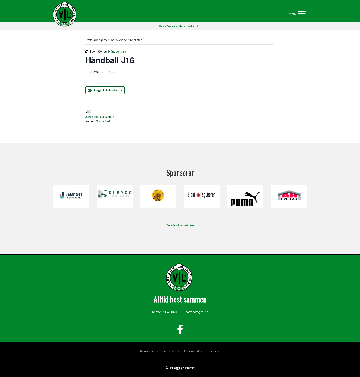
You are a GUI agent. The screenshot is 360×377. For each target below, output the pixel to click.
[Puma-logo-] (245, 196)
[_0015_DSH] (158, 196)
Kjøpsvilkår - (147, 350)
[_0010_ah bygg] (289, 196)
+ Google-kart (102, 121)
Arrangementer (175, 26)
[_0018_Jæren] (71, 196)
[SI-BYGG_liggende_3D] (115, 196)
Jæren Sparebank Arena (100, 117)
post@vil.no (200, 312)
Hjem (161, 26)
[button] (296, 14)
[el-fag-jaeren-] (202, 196)
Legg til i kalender (105, 90)
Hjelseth (214, 350)
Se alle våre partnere (180, 225)
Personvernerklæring (168, 350)
